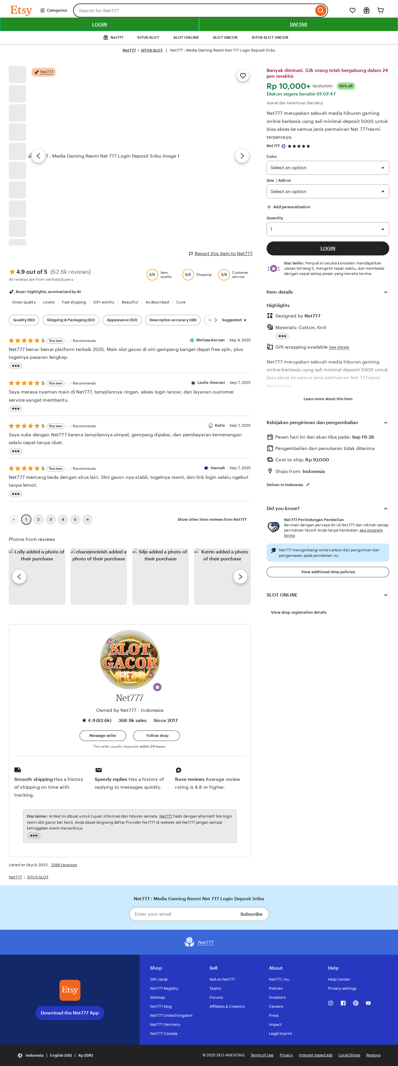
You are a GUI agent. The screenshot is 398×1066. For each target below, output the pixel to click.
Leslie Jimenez (211, 382)
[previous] (19, 577)
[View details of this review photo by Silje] (160, 576)
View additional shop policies (328, 572)
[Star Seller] (283, 146)
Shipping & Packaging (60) (71, 320)
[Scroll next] (215, 320)
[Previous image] (38, 156)
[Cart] (381, 10)
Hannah (218, 468)
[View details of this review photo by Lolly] (37, 576)
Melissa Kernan (210, 340)
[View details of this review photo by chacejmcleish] (99, 576)
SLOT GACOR (225, 37)
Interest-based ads (315, 1055)
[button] (157, 687)
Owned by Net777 (116, 710)
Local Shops (349, 1055)
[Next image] (242, 156)
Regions (373, 1055)
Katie (220, 425)
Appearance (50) (122, 320)
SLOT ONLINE (186, 37)
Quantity (275, 218)
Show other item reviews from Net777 (212, 519)
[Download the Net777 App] (69, 990)
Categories (57, 10)
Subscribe (251, 914)
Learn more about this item (328, 399)
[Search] (321, 10)
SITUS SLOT (148, 37)
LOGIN (99, 24)
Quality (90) (24, 320)
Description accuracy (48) (172, 320)
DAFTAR (298, 24)
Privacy (286, 1055)
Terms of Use (262, 1055)
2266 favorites (64, 865)
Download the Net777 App (70, 1013)
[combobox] (193, 10)
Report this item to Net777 (224, 253)
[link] (14, 519)
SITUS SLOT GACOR (270, 37)
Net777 (129, 50)
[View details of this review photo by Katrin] (222, 576)
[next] (240, 577)
